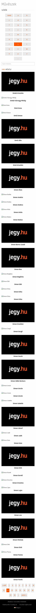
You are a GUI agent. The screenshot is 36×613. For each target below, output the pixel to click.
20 (14, 595)
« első (4, 585)
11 (3, 590)
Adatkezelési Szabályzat (9, 604)
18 (32, 590)
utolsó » (23, 595)
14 (16, 590)
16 (24, 590)
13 (12, 590)
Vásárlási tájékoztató (25, 604)
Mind (9, 15)
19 (10, 595)
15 (20, 590)
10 (33, 585)
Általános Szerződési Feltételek (17, 601)
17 (28, 590)
